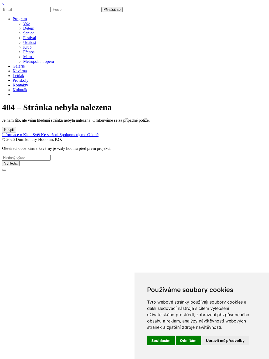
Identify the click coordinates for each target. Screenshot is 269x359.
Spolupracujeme (73, 134)
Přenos (28, 52)
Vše (26, 23)
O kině (93, 134)
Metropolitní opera (38, 61)
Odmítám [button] (188, 340)
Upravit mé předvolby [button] (225, 340)
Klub (27, 47)
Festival (29, 37)
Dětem (28, 28)
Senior (28, 33)
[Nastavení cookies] (4, 170)
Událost (29, 42)
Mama (28, 56)
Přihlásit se (112, 10)
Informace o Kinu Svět (21, 134)
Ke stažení (50, 134)
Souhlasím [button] (160, 340)
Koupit (9, 130)
